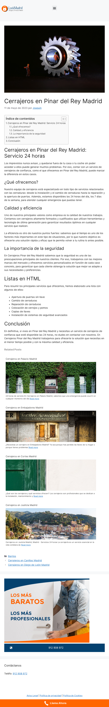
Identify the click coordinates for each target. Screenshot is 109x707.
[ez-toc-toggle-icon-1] (62, 119)
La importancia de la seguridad (29, 133)
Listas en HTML (16, 137)
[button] (54, 8)
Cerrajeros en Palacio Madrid (21, 358)
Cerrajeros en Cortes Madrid (21, 456)
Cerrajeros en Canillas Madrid (25, 560)
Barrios (12, 556)
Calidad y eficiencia (23, 130)
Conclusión (14, 140)
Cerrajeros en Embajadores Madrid (24, 407)
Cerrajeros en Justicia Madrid (21, 505)
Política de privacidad (50, 695)
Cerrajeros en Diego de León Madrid (29, 564)
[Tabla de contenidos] (63, 119)
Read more (34, 398)
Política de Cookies (72, 695)
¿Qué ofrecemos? (21, 126)
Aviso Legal (32, 695)
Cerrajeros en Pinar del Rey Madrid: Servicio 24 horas (37, 123)
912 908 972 (20, 673)
